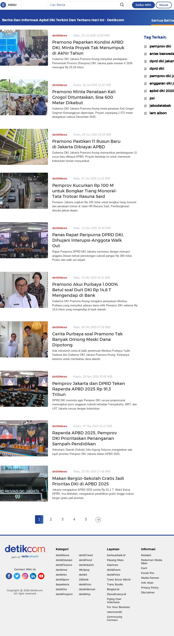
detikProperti (64, 594)
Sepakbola (62, 584)
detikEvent (114, 569)
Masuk (163, 5)
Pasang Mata (115, 560)
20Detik (83, 579)
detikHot (61, 574)
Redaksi (146, 555)
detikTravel (86, 555)
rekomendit (114, 612)
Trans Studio (115, 584)
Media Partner (150, 577)
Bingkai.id (113, 589)
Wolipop (84, 569)
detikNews (62, 555)
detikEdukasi (64, 560)
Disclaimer (148, 592)
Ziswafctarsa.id (116, 594)
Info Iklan (147, 582)
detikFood (85, 560)
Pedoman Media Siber (151, 561)
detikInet (61, 569)
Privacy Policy (150, 587)
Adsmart (112, 565)
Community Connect (114, 618)
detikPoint (113, 574)
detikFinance (64, 565)
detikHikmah (87, 589)
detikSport (62, 579)
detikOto (61, 589)
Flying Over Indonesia (114, 600)
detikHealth (86, 565)
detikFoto (85, 584)
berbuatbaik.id (116, 555)
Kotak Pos (147, 573)
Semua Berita (162, 20)
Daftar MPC (143, 5)
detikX (83, 574)
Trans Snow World (118, 579)
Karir (144, 568)
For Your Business (118, 607)
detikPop (84, 594)
